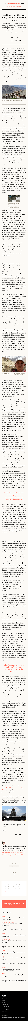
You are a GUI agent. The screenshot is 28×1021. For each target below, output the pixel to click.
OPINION (3, 933)
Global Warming (14, 866)
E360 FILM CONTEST (6, 927)
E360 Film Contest (6, 939)
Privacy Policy (5, 1006)
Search (13, 6)
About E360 (19, 6)
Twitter (12, 40)
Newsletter (4, 1011)
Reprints (4, 1000)
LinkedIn (16, 40)
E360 (4, 996)
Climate (3, 950)
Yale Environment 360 (14, 3)
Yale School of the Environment (14, 1017)
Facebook (8, 40)
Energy (3, 973)
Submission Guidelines (7, 1008)
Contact (3, 1002)
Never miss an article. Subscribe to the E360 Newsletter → (14, 904)
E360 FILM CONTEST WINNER (8, 922)
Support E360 (5, 1004)
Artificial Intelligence (7, 1009)
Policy (3, 916)
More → (4, 857)
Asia (14, 875)
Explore (8, 6)
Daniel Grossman (15, 36)
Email (20, 40)
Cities (3, 956)
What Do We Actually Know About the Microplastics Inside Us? (11, 969)
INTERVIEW (4, 967)
